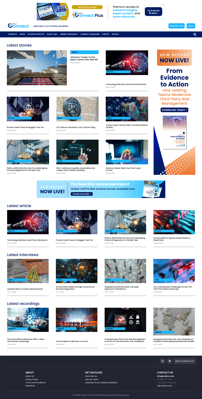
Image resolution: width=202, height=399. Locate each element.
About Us (29, 376)
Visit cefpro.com (164, 385)
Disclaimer (30, 385)
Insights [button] (12, 34)
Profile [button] (115, 34)
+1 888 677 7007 (164, 379)
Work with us (91, 376)
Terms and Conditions (35, 382)
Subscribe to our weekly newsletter (101, 382)
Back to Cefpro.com (184, 361)
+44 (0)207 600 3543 (167, 382)
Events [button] (105, 34)
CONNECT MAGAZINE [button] (89, 34)
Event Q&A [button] (52, 34)
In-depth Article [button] (36, 34)
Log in (191, 25)
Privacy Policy (31, 379)
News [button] (22, 34)
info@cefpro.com (165, 376)
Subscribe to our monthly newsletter (50, 26)
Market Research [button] (69, 34)
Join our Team (91, 379)
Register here (176, 25)
